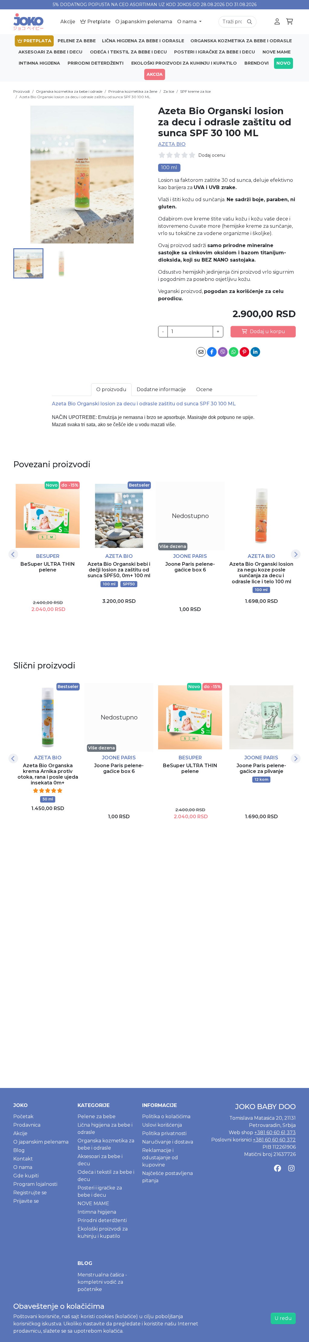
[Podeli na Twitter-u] (223, 352)
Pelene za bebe (77, 40)
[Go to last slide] (13, 554)
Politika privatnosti (164, 1133)
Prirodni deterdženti (95, 63)
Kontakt (23, 1159)
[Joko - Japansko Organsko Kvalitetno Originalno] (28, 22)
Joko (20, 1105)
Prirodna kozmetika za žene (132, 91)
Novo (283, 63)
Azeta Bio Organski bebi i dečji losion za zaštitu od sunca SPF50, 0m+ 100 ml (119, 569)
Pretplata (36, 40)
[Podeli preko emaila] (201, 352)
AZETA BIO (172, 144)
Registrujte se (30, 1193)
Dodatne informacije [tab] (161, 389)
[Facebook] (277, 1168)
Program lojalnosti (35, 1184)
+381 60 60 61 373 (275, 1132)
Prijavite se (26, 1201)
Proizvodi (21, 91)
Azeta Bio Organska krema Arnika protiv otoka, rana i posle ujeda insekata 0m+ (48, 774)
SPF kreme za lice (195, 91)
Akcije (67, 21)
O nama (187, 21)
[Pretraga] (249, 21)
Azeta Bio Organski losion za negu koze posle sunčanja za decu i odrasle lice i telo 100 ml (261, 572)
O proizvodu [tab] (111, 389)
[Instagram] (291, 1168)
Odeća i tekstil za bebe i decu (128, 52)
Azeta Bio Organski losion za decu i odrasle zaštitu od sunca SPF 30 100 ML (84, 97)
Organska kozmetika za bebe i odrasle (241, 40)
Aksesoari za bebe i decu (50, 52)
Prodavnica (26, 1125)
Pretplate (98, 21)
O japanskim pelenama (143, 21)
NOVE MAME (277, 52)
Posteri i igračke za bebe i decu (214, 52)
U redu (283, 1318)
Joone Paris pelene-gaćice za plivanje (261, 768)
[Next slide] (296, 554)
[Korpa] (289, 22)
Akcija (155, 74)
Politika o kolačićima (166, 1116)
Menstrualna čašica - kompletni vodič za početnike (102, 1282)
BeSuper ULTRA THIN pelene (48, 567)
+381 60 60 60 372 (274, 1140)
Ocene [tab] (204, 389)
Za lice (168, 91)
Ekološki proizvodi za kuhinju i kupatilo (184, 63)
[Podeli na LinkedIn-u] (255, 352)
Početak (23, 1116)
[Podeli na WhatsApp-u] (233, 352)
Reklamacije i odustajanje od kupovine (160, 1157)
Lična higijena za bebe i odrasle (143, 40)
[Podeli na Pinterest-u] (244, 352)
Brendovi (256, 63)
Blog (19, 1150)
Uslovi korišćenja (162, 1125)
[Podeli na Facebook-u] (212, 352)
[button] (28, 263)
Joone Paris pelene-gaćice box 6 (190, 567)
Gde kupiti (26, 1176)
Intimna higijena (39, 63)
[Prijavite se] (277, 22)
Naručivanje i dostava (167, 1142)
